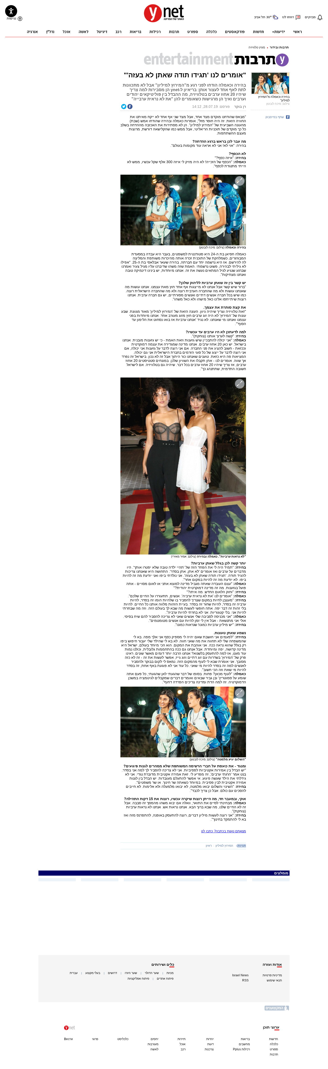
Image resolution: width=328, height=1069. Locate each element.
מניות (170, 973)
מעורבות (153, 1044)
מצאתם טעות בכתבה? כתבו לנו (223, 831)
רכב (183, 1049)
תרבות (274, 1054)
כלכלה (274, 1044)
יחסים (154, 1039)
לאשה (154, 1049)
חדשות (273, 1039)
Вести (68, 1039)
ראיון (209, 845)
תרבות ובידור (279, 47)
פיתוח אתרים (165, 978)
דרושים (112, 973)
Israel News (240, 975)
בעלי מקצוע (92, 973)
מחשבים (244, 1044)
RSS (245, 980)
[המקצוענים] (277, 1009)
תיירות (182, 1039)
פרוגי (95, 1039)
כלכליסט (122, 1039)
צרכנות (209, 1049)
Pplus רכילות (241, 1049)
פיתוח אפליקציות (138, 978)
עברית (74, 973)
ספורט (274, 1049)
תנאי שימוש (274, 980)
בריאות (245, 1039)
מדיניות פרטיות (272, 975)
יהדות (210, 1039)
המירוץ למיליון (224, 845)
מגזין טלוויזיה (257, 47)
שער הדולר (152, 973)
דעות (210, 1044)
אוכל (183, 1044)
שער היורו (131, 973)
